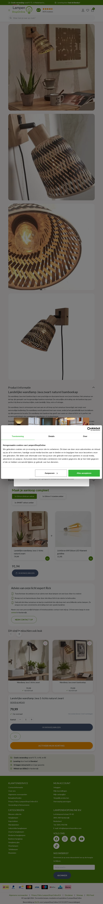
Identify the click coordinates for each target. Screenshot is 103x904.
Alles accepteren (84, 473)
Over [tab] (85, 436)
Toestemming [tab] (18, 436)
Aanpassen (50, 473)
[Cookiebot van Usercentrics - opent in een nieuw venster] (89, 429)
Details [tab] (51, 436)
